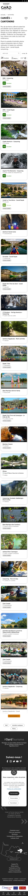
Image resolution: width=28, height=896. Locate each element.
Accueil (3, 15)
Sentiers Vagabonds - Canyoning (12, 686)
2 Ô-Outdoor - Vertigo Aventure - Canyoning (12, 313)
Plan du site (23, 878)
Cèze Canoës (6, 603)
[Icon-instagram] (11, 761)
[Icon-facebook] (7, 761)
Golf (6, 725)
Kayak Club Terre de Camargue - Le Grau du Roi (14, 416)
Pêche (14, 728)
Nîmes (5, 471)
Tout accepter (14, 793)
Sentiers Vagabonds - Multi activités (14, 339)
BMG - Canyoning (8, 78)
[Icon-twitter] (14, 761)
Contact (16, 878)
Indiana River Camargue (10, 551)
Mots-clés (5, 53)
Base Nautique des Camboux (11, 524)
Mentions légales (7, 880)
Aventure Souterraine (9, 232)
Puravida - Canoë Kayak (10, 256)
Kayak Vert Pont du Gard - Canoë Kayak (13, 284)
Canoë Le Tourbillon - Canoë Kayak (13, 200)
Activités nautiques (17, 725)
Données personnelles (19, 880)
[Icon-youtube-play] (17, 761)
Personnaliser (14, 798)
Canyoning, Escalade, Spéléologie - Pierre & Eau (13, 499)
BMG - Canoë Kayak (9, 110)
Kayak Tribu (6, 363)
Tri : (15, 58)
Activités (11, 15)
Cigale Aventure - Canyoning (11, 141)
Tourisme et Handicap (7, 878)
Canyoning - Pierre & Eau (10, 579)
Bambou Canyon (8, 444)
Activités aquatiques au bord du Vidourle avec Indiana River (12, 631)
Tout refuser (13, 803)
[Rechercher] (19, 53)
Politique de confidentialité (14, 789)
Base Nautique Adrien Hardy (11, 390)
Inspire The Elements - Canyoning (13, 171)
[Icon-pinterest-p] (20, 761)
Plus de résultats (13, 716)
